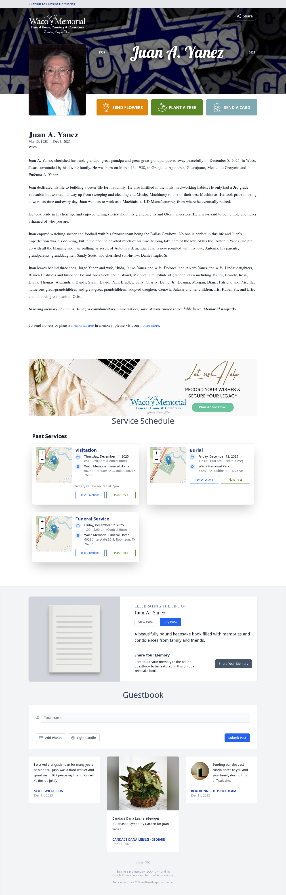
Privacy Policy (130, 875)
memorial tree (82, 325)
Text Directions (90, 495)
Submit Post (237, 737)
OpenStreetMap (148, 882)
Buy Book (170, 622)
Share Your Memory (233, 663)
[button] (54, 460)
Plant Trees (121, 495)
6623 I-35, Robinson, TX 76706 (221, 471)
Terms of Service (155, 875)
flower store (149, 325)
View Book (145, 622)
